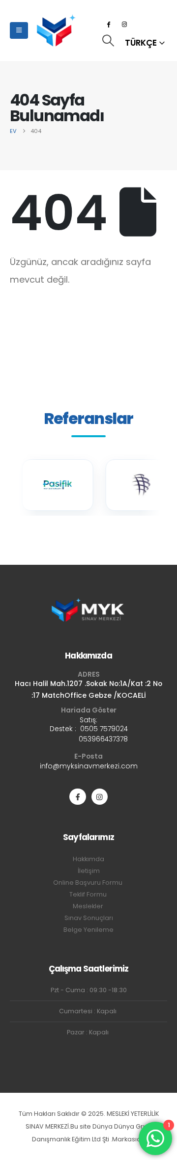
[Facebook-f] (77, 797)
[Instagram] (124, 24)
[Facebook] (108, 24)
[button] (108, 41)
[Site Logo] (56, 30)
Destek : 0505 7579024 (89, 729)
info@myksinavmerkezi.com (89, 766)
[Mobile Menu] (19, 30)
